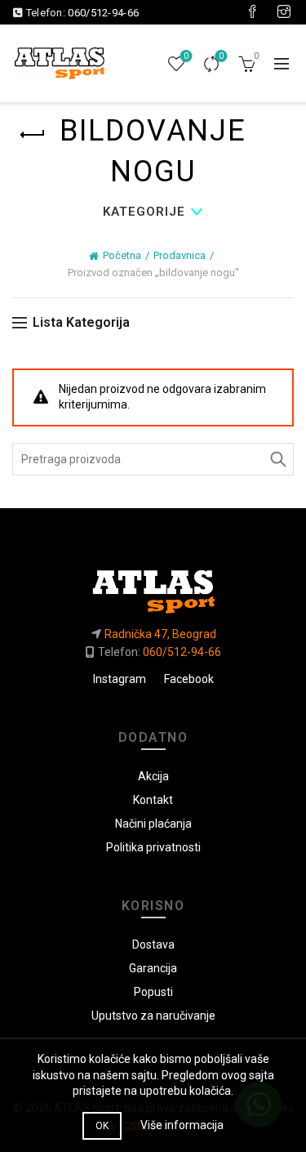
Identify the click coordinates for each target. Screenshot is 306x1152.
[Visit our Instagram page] (284, 12)
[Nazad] (32, 134)
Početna (122, 255)
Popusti (153, 991)
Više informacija (182, 1125)
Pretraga (277, 459)
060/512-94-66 (103, 13)
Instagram (119, 678)
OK (102, 1126)
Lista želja (186, 55)
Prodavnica (179, 255)
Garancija (153, 968)
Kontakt (153, 799)
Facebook (189, 678)
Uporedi (221, 55)
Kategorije (144, 211)
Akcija (153, 776)
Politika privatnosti (153, 847)
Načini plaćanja (153, 823)
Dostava (153, 944)
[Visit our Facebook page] (252, 12)
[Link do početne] (153, 585)
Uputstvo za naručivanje (153, 1015)
